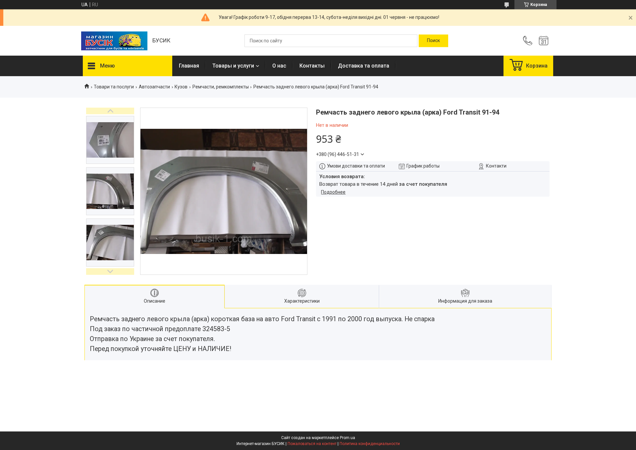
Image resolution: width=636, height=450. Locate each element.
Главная (189, 66)
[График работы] (543, 40)
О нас (279, 66)
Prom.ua (347, 437)
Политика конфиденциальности (370, 443)
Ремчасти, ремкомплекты (220, 86)
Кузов (181, 86)
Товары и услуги (233, 66)
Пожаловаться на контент (312, 443)
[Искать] (433, 40)
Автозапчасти (154, 86)
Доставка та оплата (363, 66)
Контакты (312, 66)
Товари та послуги (114, 86)
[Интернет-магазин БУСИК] (114, 40)
